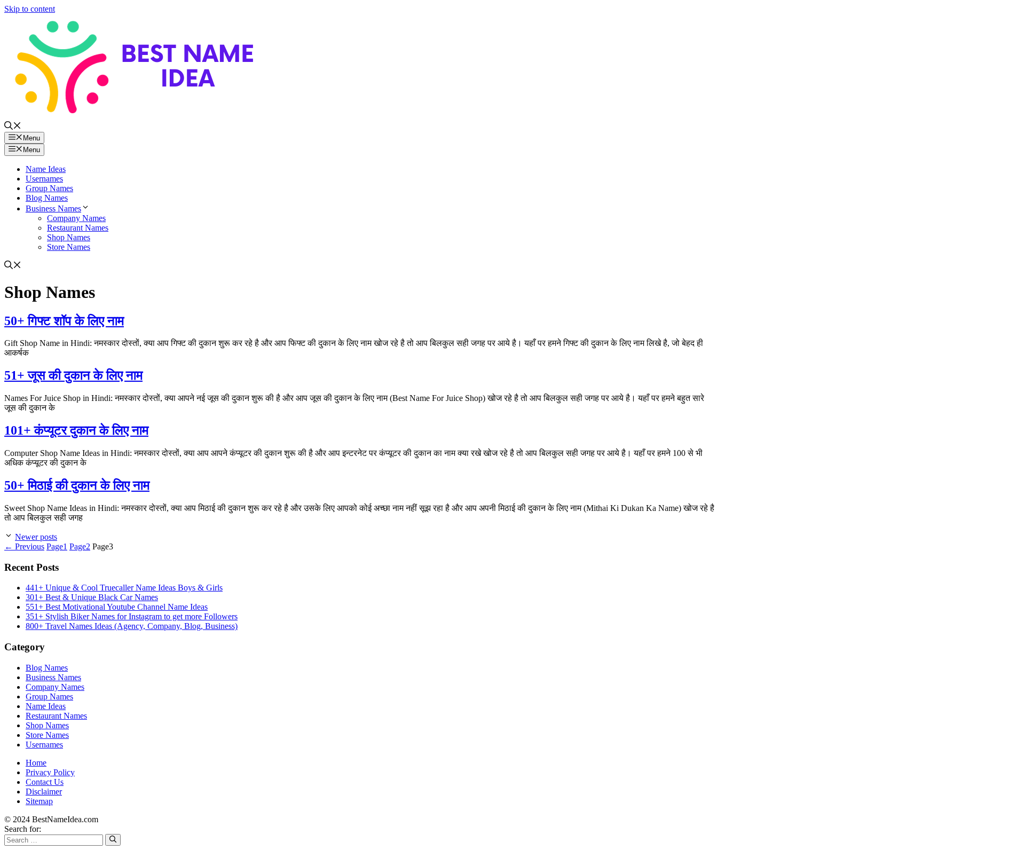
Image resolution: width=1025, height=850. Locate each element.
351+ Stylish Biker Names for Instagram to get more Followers (132, 616)
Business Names (53, 208)
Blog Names (47, 197)
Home (36, 762)
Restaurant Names (77, 227)
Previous (24, 546)
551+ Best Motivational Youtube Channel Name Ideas (117, 606)
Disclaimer (44, 791)
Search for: (22, 828)
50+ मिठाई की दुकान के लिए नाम (76, 485)
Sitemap (39, 801)
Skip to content (29, 8)
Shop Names (68, 237)
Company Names (76, 218)
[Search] (113, 840)
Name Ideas (46, 169)
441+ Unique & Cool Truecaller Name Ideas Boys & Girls (124, 587)
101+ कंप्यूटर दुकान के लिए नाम (76, 430)
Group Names (49, 188)
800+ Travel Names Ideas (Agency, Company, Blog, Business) (132, 626)
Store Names (68, 246)
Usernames (44, 178)
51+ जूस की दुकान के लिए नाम (73, 375)
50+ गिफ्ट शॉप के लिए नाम (64, 321)
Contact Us (45, 781)
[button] (12, 126)
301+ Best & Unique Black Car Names (92, 597)
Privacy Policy (50, 772)
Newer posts (36, 536)
